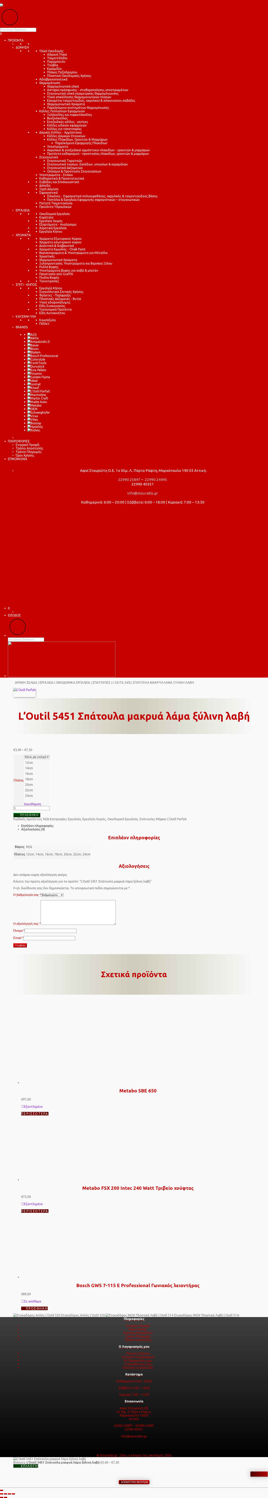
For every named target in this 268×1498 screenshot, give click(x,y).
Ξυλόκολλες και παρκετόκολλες (69, 114)
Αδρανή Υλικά (57, 54)
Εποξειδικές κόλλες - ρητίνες (67, 122)
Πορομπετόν (56, 61)
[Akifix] (33, 338)
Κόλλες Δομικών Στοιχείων (66, 136)
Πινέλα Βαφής (49, 277)
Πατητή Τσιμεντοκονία (55, 203)
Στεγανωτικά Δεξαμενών (65, 168)
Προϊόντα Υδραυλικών (55, 206)
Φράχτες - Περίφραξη (55, 295)
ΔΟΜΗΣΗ (22, 47)
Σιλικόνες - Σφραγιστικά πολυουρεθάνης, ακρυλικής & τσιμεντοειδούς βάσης (102, 196)
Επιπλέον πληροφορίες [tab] (37, 825)
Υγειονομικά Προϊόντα (55, 309)
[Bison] (33, 349)
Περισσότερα (34, 1342)
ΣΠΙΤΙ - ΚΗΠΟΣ (26, 284)
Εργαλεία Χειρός (51, 221)
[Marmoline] (36, 395)
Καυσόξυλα (47, 320)
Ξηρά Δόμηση (48, 189)
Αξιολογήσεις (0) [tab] (33, 829)
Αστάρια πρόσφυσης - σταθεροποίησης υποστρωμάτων (87, 90)
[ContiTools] (36, 363)
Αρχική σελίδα (26, 682)
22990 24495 (155, 479)
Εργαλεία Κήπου (50, 231)
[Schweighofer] (38, 412)
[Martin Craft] (37, 398)
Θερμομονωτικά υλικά (63, 86)
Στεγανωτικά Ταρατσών (64, 160)
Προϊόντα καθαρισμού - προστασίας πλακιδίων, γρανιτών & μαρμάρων (98, 153)
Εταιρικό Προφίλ (27, 444)
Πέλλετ (44, 323)
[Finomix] (34, 373)
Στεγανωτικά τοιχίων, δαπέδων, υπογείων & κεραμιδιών (87, 164)
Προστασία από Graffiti (56, 274)
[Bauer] (33, 345)
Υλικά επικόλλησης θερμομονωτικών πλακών (79, 97)
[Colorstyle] (36, 359)
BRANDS (22, 327)
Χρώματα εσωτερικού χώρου (60, 242)
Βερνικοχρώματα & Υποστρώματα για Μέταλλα (73, 253)
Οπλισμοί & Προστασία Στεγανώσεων (74, 171)
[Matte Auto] (37, 402)
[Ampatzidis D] (38, 341)
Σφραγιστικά (48, 192)
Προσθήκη (29, 815)
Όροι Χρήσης (25, 455)
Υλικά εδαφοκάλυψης (54, 302)
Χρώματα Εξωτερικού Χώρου (60, 238)
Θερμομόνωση (49, 83)
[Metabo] (34, 405)
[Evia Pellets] (36, 370)
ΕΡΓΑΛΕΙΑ (23, 210)
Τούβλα (52, 65)
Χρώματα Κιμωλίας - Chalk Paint (62, 249)
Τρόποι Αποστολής (29, 448)
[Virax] (32, 416)
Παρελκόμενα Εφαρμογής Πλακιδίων (81, 143)
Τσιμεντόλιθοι (57, 58)
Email (18, 938)
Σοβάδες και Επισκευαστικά (59, 182)
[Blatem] (34, 352)
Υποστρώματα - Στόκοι (56, 175)
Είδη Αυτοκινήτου (52, 313)
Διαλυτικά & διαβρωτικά (56, 245)
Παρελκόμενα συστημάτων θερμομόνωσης (78, 107)
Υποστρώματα (57, 146)
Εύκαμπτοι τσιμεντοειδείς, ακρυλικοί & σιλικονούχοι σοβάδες (91, 100)
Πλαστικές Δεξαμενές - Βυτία (60, 299)
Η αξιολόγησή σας (27, 923)
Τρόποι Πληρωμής (29, 452)
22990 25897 (128, 479)
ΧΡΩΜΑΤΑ (23, 235)
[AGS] (32, 334)
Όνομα (19, 930)
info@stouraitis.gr (142, 493)
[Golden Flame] (38, 377)
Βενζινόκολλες (57, 118)
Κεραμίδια (54, 68)
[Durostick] (35, 366)
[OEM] (32, 409)
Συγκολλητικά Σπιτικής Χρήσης (61, 291)
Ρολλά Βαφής (48, 267)
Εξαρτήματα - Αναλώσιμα (57, 224)
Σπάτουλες (101, 682)
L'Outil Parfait (177, 819)
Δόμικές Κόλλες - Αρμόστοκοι (60, 132)
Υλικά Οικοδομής (51, 51)
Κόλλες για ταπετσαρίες (64, 129)
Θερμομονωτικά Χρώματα (66, 104)
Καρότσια (46, 217)
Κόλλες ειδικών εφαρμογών (67, 125)
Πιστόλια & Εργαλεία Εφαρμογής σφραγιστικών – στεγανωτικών (93, 199)
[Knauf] (33, 387)
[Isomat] (34, 384)
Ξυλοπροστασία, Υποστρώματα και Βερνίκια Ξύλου (75, 263)
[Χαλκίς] (33, 430)
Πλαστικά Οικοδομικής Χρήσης (69, 75)
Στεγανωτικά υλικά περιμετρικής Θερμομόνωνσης (83, 93)
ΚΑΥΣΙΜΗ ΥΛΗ (26, 316)
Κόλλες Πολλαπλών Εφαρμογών (62, 111)
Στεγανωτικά (48, 157)
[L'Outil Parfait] (38, 391)
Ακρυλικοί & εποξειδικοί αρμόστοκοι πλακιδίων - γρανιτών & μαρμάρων (98, 150)
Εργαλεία (47, 682)
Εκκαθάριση (32, 804)
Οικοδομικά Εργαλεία (54, 214)
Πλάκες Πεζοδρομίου (62, 72)
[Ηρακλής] (35, 426)
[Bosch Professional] (42, 356)
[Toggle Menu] (1, 3)
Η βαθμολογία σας (27, 895)
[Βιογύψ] (34, 423)
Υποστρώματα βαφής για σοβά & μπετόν (68, 270)
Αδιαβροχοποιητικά (53, 79)
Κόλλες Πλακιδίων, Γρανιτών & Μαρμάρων (77, 139)
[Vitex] (32, 419)
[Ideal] (32, 380)
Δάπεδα (44, 185)
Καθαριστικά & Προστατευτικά (61, 178)
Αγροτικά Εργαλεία (53, 228)
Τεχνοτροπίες (49, 281)
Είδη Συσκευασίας (52, 306)
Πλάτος (19, 780)
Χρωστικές (47, 256)
